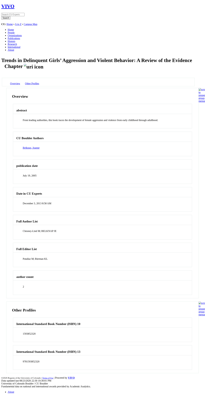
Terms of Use (47, 378)
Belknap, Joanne (31, 147)
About (11, 50)
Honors (11, 41)
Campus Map (30, 24)
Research (12, 44)
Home (10, 24)
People (11, 32)
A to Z (18, 24)
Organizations (15, 35)
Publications (14, 38)
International (14, 47)
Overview (15, 83)
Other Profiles (32, 83)
